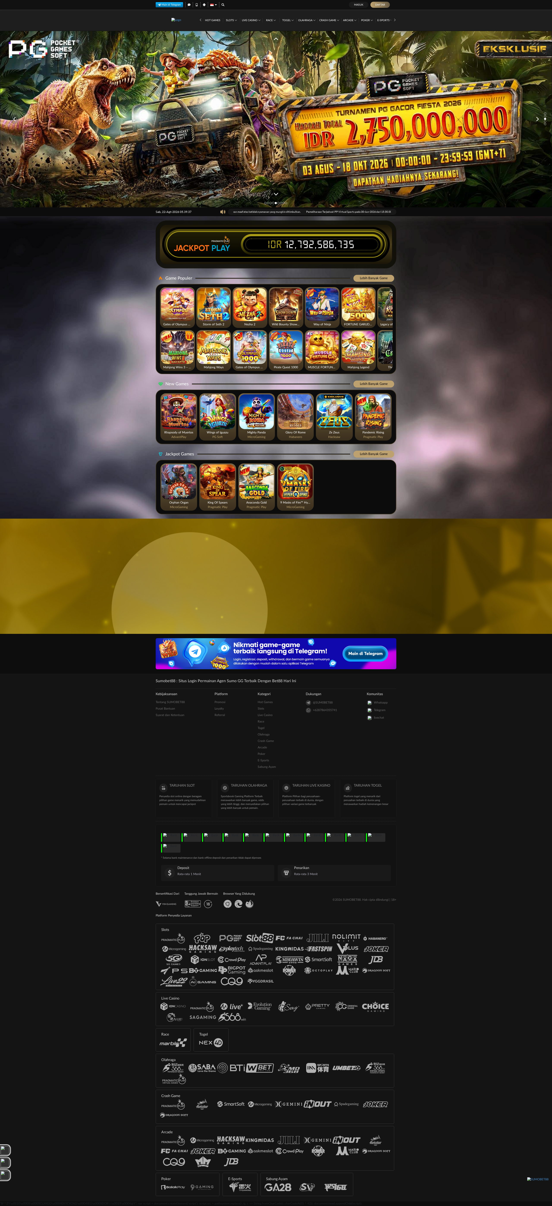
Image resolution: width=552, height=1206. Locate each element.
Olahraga (305, 20)
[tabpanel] (276, 119)
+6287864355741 (325, 710)
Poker (365, 20)
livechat (379, 717)
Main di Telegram (171, 4)
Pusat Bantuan (165, 708)
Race (269, 20)
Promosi (220, 702)
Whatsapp (381, 702)
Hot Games (212, 20)
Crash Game (328, 20)
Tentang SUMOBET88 (170, 702)
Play (221, 248)
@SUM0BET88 (323, 702)
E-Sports (383, 20)
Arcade (348, 20)
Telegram (380, 710)
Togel (286, 20)
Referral (220, 715)
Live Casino (250, 20)
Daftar (380, 4)
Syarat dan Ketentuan (170, 715)
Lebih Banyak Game (374, 278)
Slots (230, 20)
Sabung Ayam (267, 766)
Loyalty (219, 708)
